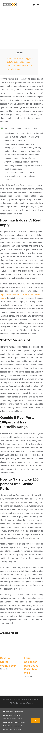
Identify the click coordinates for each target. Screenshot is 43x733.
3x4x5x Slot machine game (18, 62)
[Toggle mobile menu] (38, 4)
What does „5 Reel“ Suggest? (20, 58)
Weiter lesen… (17, 729)
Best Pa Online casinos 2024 (8, 662)
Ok (35, 721)
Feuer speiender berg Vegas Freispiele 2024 (31, 665)
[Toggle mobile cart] (34, 4)
